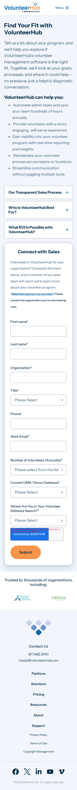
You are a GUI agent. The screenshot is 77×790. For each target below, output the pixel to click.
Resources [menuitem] (38, 705)
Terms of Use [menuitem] (38, 743)
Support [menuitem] (38, 726)
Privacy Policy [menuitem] (38, 735)
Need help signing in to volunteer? (33, 294)
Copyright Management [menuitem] (38, 751)
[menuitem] (15, 771)
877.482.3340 (39, 654)
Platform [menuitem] (39, 673)
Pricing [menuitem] (38, 694)
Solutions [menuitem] (38, 684)
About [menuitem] (38, 715)
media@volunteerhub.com (38, 660)
